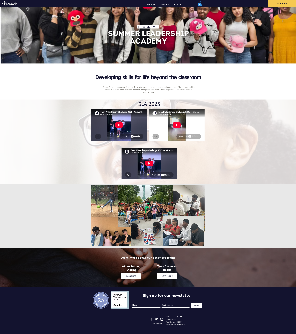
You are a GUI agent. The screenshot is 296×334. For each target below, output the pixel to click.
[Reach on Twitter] (156, 319)
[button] (151, 4)
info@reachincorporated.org (176, 324)
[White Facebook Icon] (151, 319)
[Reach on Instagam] (161, 319)
